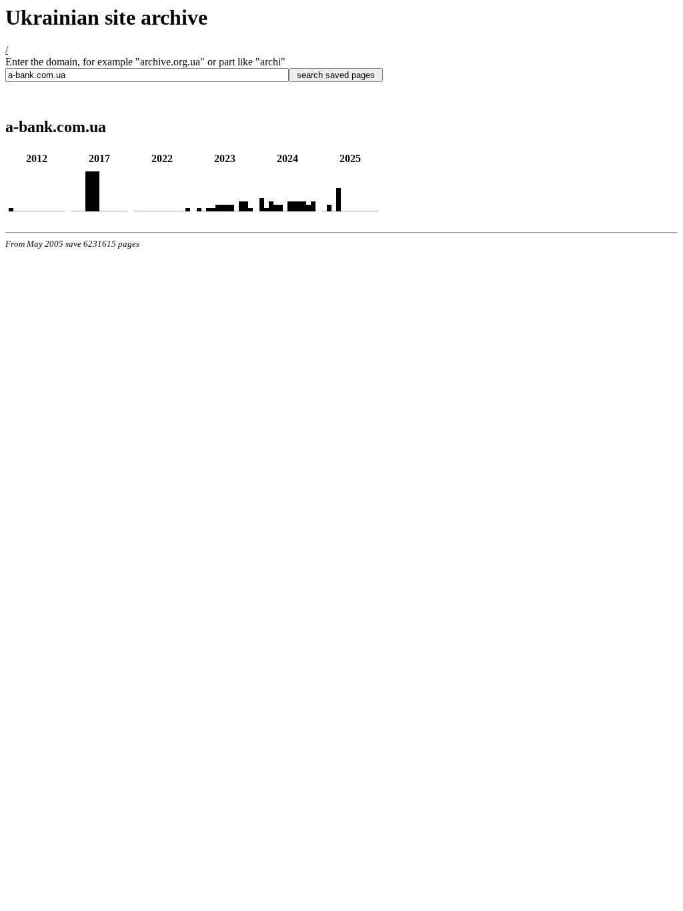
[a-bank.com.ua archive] (11, 207)
